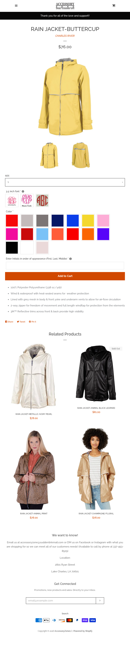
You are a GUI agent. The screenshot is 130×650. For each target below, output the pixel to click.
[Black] (12, 248)
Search (65, 613)
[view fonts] (23, 191)
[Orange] (89, 234)
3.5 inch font (18, 191)
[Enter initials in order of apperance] (70, 258)
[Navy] (58, 221)
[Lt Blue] (43, 234)
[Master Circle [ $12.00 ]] (28, 200)
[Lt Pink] (104, 221)
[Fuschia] (12, 234)
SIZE (7, 176)
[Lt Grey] (28, 221)
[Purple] (104, 234)
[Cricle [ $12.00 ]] (43, 200)
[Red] (12, 221)
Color (9, 211)
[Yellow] (89, 221)
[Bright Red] (73, 234)
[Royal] (73, 221)
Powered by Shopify (82, 631)
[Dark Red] (28, 234)
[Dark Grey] (43, 221)
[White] (28, 248)
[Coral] (58, 234)
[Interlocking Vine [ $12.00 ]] (12, 200)
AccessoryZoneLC (63, 631)
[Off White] (43, 248)
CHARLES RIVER (65, 35)
